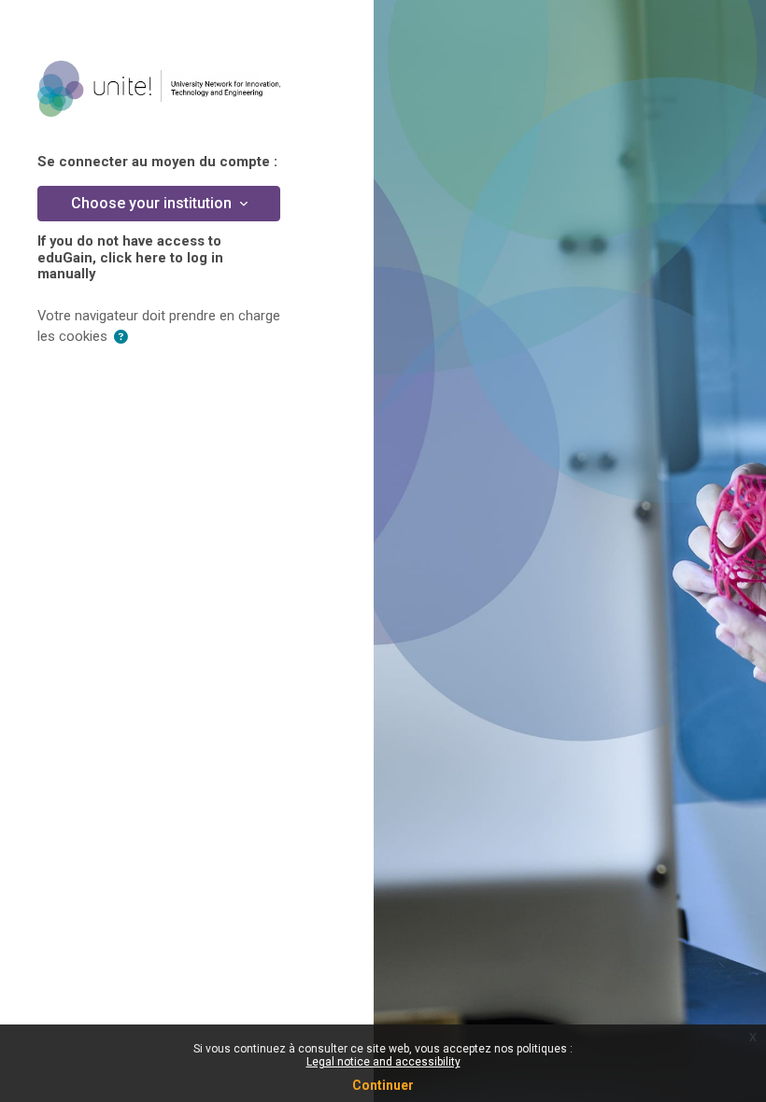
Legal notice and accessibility (383, 1061)
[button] (121, 337)
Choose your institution (153, 203)
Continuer (383, 1085)
